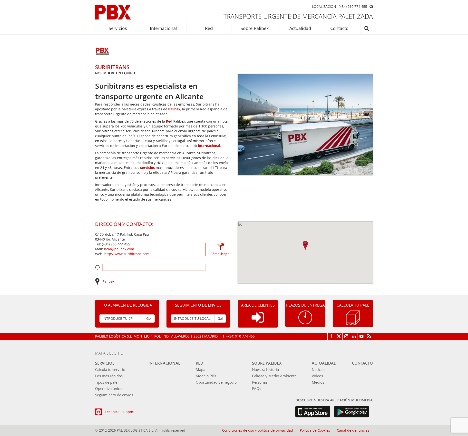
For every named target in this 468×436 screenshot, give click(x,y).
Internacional (163, 28)
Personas (259, 382)
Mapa (200, 369)
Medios (318, 382)
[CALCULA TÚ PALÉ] (353, 317)
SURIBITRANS (112, 67)
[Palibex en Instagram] (346, 336)
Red (209, 28)
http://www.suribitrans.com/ (127, 254)
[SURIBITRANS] (102, 51)
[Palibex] (113, 12)
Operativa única (108, 388)
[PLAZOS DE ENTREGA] (305, 317)
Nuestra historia (265, 369)
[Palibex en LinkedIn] (354, 336)
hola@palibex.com (119, 249)
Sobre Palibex (255, 28)
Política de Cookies (315, 430)
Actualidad (300, 28)
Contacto (339, 28)
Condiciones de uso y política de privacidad (257, 430)
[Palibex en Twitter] (339, 336)
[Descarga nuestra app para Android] (351, 411)
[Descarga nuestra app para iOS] (312, 411)
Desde (97, 267)
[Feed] (369, 336)
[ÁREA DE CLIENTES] (258, 321)
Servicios (118, 28)
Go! (149, 318)
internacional (209, 145)
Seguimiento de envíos (114, 394)
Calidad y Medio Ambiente (274, 375)
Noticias (318, 369)
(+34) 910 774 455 (353, 6)
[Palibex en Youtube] (361, 336)
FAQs (256, 388)
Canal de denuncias (353, 430)
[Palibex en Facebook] (331, 336)
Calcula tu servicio (110, 369)
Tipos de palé (106, 382)
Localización (324, 6)
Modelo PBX (206, 375)
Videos (317, 375)
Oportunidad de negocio (216, 382)
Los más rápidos (109, 375)
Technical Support (120, 411)
